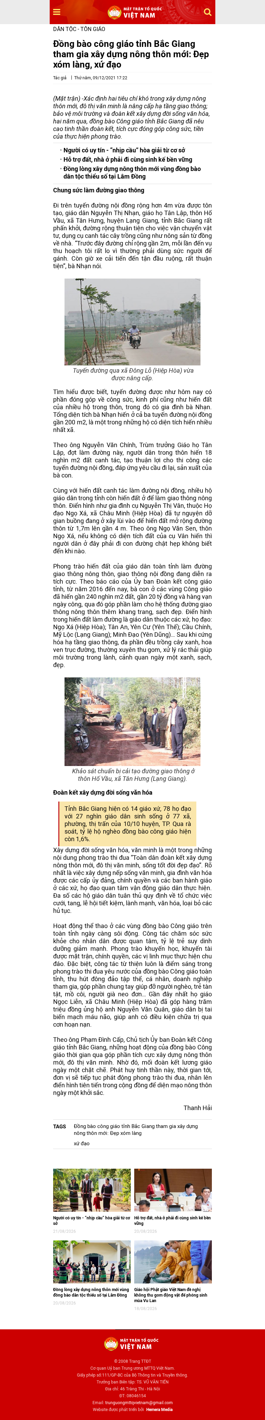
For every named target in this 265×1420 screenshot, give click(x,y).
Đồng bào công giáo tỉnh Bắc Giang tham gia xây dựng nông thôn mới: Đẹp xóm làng (136, 1129)
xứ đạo (82, 1143)
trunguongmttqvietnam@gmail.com (139, 1402)
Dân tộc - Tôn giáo (79, 29)
